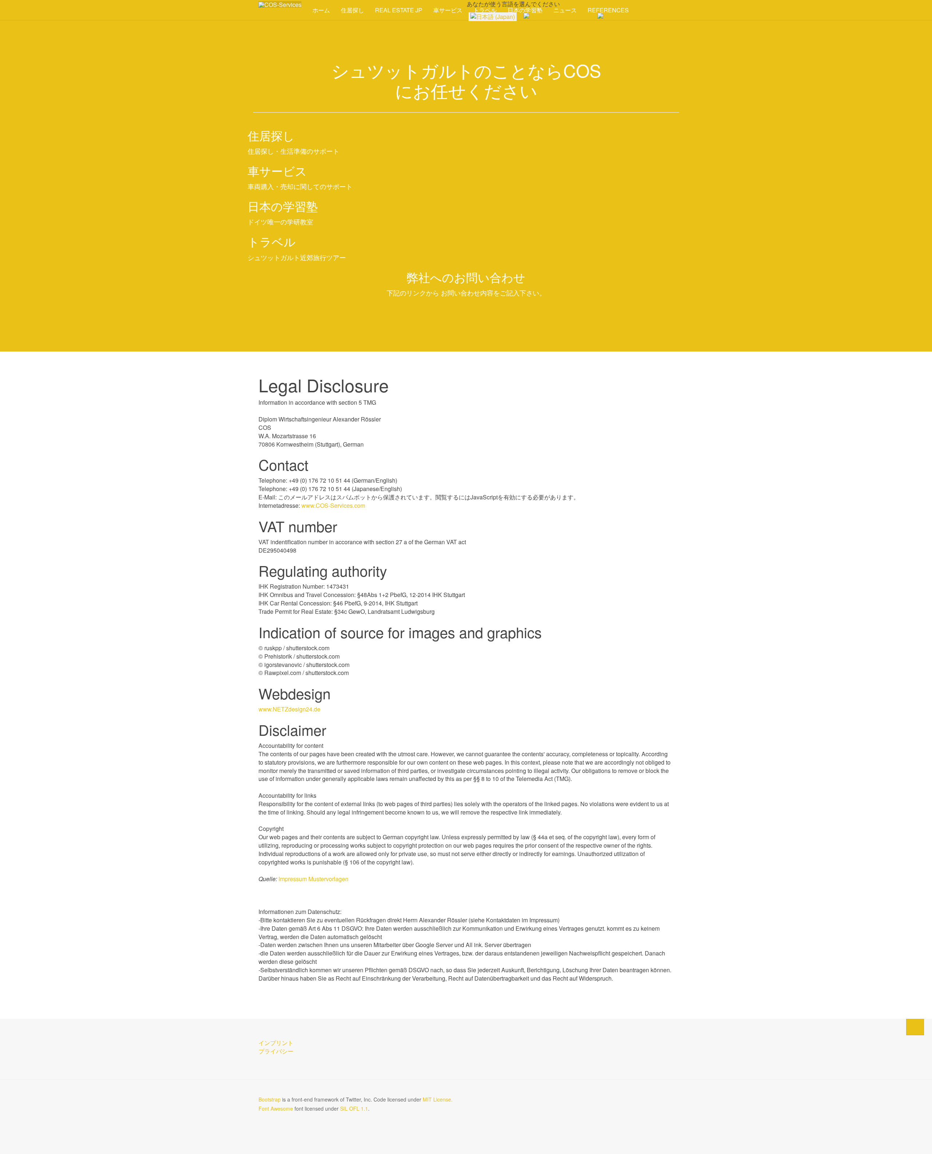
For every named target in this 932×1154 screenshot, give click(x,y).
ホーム (321, 10)
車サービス (447, 10)
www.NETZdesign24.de (289, 709)
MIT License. (438, 1099)
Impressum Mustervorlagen (313, 879)
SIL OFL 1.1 (354, 1108)
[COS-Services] (279, 4)
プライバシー (275, 1051)
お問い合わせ (466, 306)
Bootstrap (269, 1099)
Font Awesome (275, 1108)
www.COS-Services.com (333, 505)
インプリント (275, 1043)
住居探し (352, 10)
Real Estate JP (398, 10)
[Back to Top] (915, 1027)
